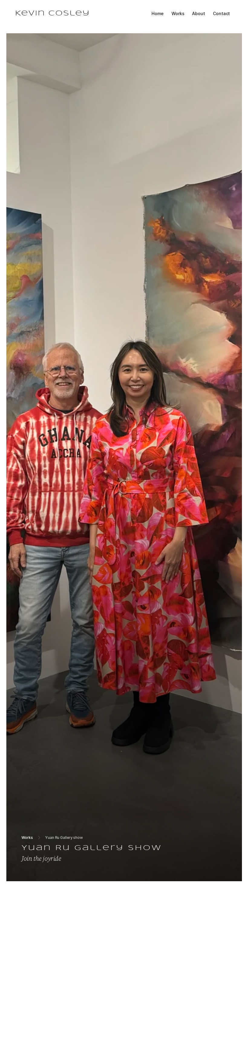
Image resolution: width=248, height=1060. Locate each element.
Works (27, 837)
